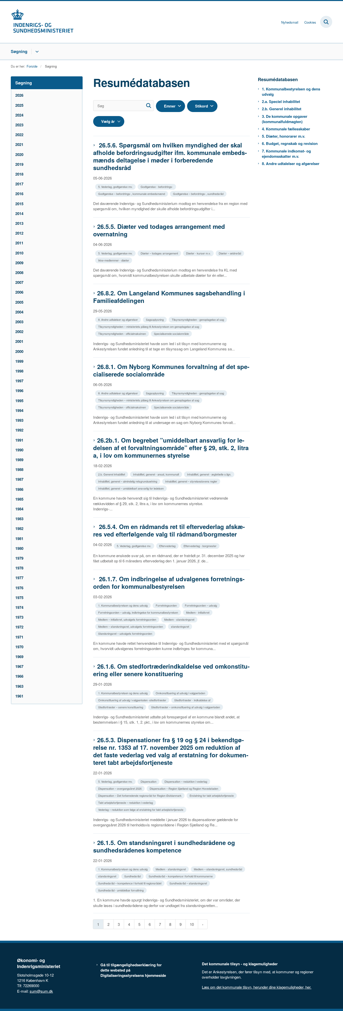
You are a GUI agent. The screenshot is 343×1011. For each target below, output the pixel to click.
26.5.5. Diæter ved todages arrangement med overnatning (159, 230)
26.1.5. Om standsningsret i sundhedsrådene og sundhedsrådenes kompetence (164, 846)
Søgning (19, 51)
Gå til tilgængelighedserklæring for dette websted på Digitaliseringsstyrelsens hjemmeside (133, 970)
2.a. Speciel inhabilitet (281, 101)
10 (192, 924)
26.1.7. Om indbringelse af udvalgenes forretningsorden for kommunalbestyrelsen (169, 582)
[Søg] (148, 105)
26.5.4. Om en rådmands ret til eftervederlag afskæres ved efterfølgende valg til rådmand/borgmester (169, 530)
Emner (170, 106)
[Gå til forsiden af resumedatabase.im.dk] (42, 22)
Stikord (201, 106)
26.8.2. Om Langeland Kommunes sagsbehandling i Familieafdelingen (169, 296)
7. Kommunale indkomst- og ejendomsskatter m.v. (286, 153)
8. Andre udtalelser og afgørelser (290, 163)
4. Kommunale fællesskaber (286, 129)
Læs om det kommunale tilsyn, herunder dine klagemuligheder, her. (256, 987)
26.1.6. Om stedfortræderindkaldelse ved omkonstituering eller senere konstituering (171, 669)
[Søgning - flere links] (36, 51)
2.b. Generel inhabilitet (281, 109)
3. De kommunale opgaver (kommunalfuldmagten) (284, 119)
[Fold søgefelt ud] (326, 22)
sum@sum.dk (41, 991)
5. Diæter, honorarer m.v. (283, 136)
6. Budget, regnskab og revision (290, 143)
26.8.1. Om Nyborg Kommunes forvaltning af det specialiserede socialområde (171, 370)
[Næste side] (203, 924)
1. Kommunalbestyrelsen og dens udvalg (291, 91)
